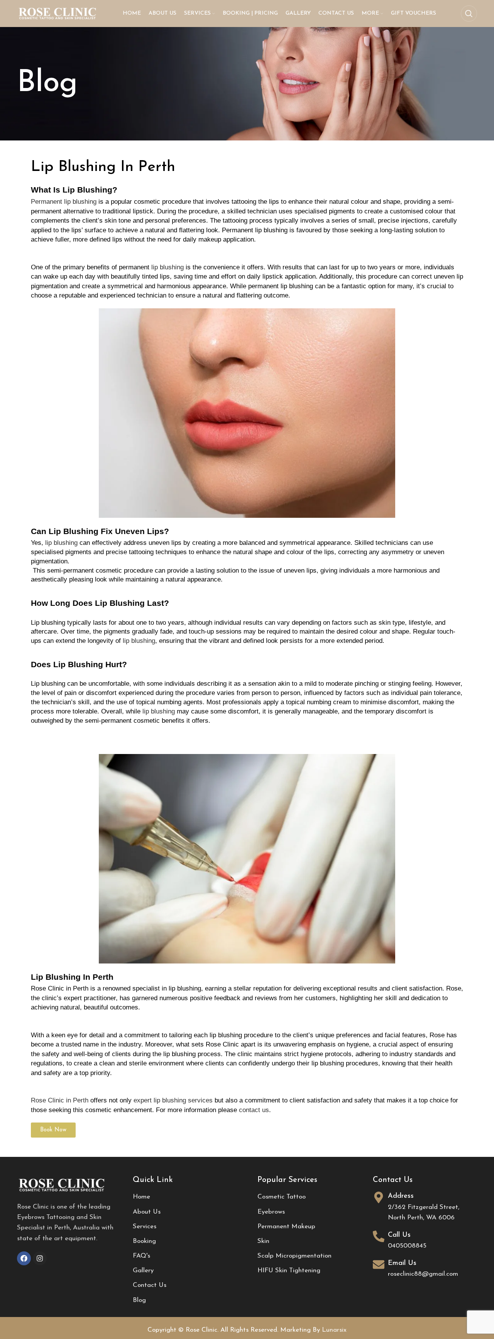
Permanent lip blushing (63, 201)
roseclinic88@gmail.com (423, 1274)
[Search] (469, 13)
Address (401, 1196)
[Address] (378, 1197)
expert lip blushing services (173, 1100)
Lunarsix (334, 1330)
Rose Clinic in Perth (59, 1100)
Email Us (402, 1263)
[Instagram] (40, 1258)
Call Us (399, 1235)
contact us (254, 1110)
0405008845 (407, 1246)
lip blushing (167, 267)
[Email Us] (378, 1264)
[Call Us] (378, 1236)
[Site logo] (57, 13)
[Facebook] (24, 1258)
